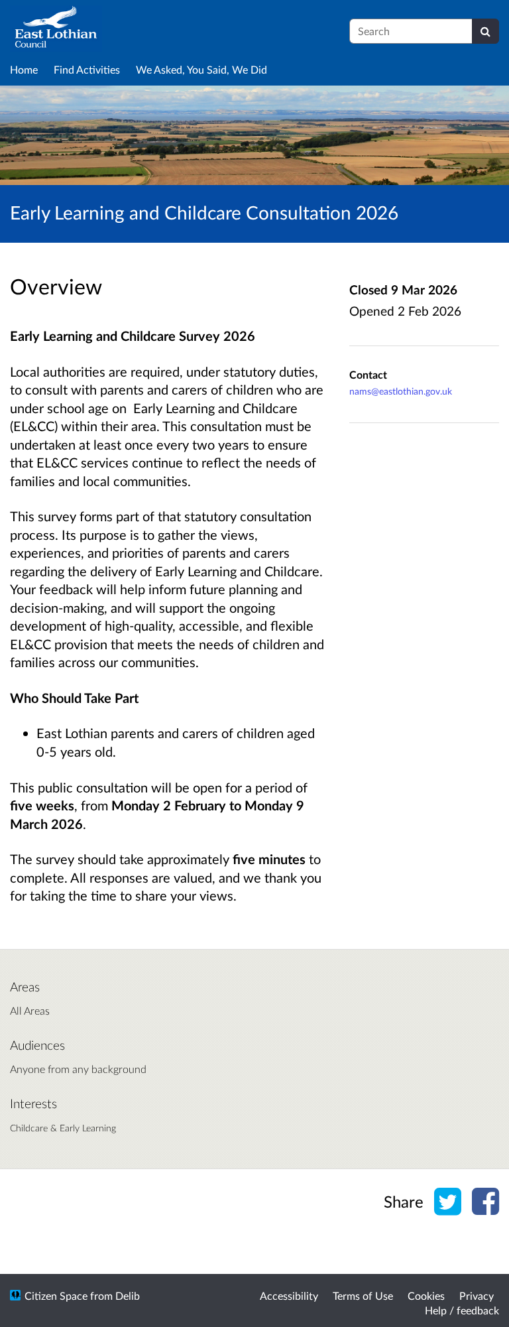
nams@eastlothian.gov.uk (400, 391)
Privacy (476, 1295)
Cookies (426, 1295)
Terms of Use (363, 1295)
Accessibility (289, 1295)
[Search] (485, 31)
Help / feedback (462, 1310)
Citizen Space (56, 1295)
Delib (127, 1295)
